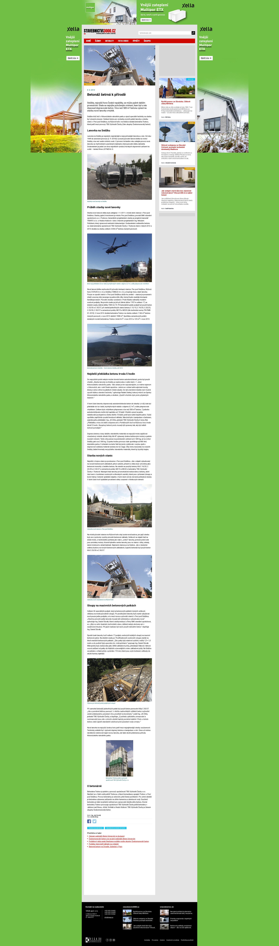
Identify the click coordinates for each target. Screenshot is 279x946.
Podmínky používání (187, 940)
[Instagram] (110, 940)
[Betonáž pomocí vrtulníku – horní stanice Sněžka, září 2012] (119, 366)
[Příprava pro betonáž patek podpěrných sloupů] (119, 701)
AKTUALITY (109, 40)
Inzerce (162, 940)
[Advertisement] (119, 870)
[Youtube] (113, 940)
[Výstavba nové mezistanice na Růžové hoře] (119, 597)
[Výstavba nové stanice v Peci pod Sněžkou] (119, 527)
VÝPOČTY (136, 40)
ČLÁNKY (98, 40)
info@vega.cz (109, 917)
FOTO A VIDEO (123, 40)
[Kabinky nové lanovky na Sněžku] (119, 199)
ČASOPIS (147, 40)
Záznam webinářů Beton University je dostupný (107, 836)
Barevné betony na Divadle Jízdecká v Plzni (105, 847)
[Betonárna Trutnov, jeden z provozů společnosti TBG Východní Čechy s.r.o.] (119, 776)
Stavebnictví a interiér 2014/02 (115, 828)
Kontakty (147, 940)
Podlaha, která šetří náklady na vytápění (104, 844)
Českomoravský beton (95, 828)
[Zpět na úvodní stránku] (100, 31)
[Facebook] (107, 940)
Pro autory (155, 940)
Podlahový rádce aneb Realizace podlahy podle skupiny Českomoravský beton (119, 841)
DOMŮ (88, 40)
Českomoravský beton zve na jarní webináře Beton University (112, 839)
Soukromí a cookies (172, 940)
